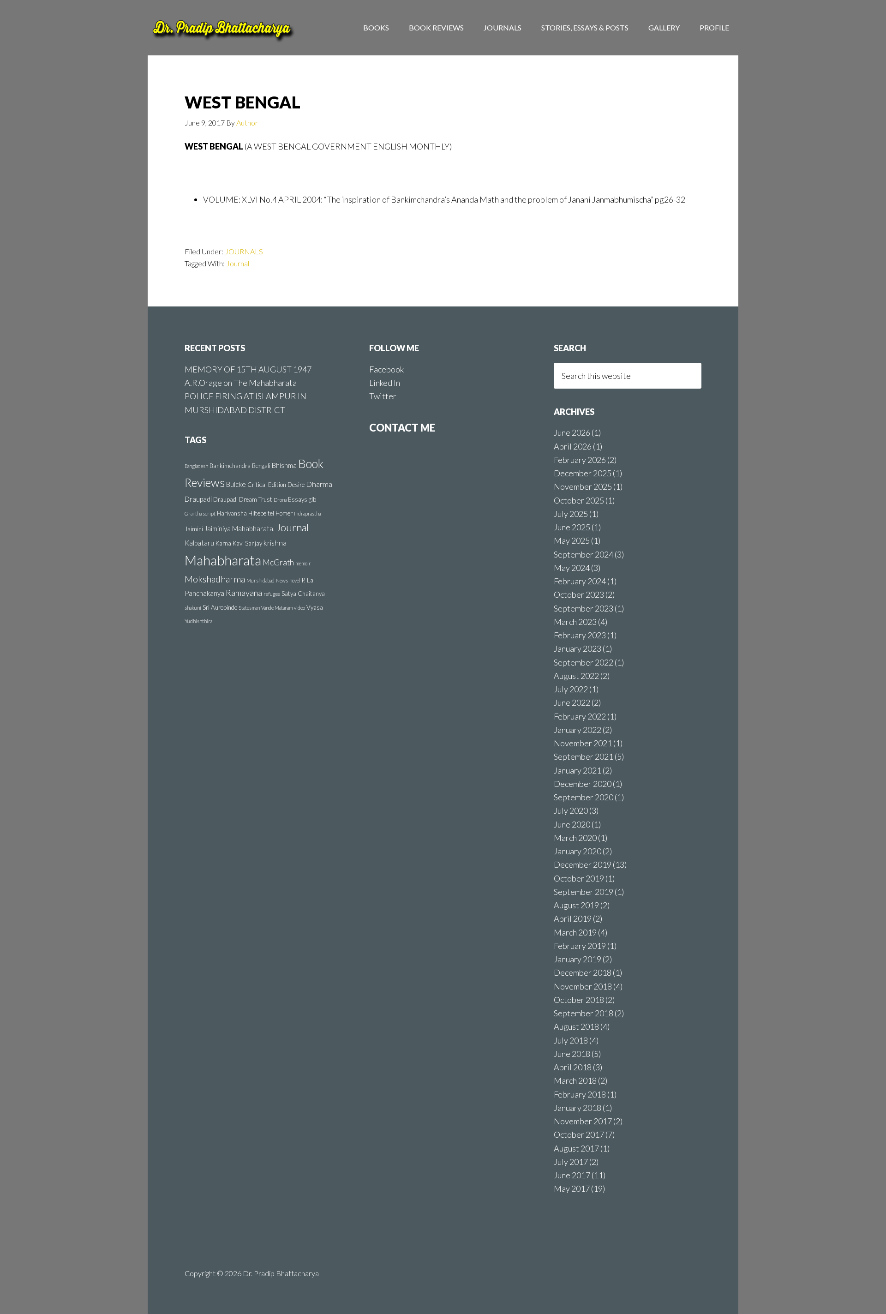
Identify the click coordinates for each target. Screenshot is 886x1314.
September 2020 (583, 797)
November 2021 (583, 743)
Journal (237, 263)
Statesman (249, 608)
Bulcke (236, 484)
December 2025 (582, 473)
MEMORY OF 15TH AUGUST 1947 (248, 369)
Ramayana (244, 593)
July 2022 (571, 689)
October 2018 (579, 1000)
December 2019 (582, 864)
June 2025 (572, 527)
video (299, 608)
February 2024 (580, 581)
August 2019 (576, 905)
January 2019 (577, 959)
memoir (303, 563)
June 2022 (572, 702)
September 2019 (583, 892)
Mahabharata (223, 560)
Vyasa (314, 607)
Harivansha (232, 513)
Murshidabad (260, 580)
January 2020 (577, 851)
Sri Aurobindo (220, 607)
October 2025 (579, 500)
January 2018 (577, 1108)
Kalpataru (199, 543)
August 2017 (576, 1148)
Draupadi (198, 499)
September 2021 (583, 756)
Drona (280, 500)
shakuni (193, 608)
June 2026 (572, 432)
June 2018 (572, 1054)
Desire (296, 484)
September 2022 (583, 662)
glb (312, 499)
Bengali (261, 465)
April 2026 (573, 446)
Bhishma (284, 465)
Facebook (386, 369)
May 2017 (572, 1188)
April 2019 (573, 918)
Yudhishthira (198, 621)
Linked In (384, 383)
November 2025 (583, 486)
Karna (223, 543)
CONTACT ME (402, 427)
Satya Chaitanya (303, 593)
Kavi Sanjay (247, 543)
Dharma (319, 484)
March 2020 (575, 838)
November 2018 (583, 986)
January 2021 (577, 770)
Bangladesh (196, 466)
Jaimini (194, 529)
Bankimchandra (230, 465)
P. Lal (308, 580)
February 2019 (580, 946)
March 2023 (575, 622)
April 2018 (573, 1067)
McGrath (278, 562)
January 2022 (577, 730)
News (282, 580)
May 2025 (572, 540)
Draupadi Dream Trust (242, 499)
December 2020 (582, 784)
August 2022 (576, 676)
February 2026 (580, 460)
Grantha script (200, 513)
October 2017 (579, 1134)
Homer (284, 513)
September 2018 (583, 1013)
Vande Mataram (277, 608)
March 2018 (575, 1080)
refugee (271, 594)
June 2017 (572, 1175)
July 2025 (571, 514)
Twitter (382, 396)
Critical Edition (266, 484)
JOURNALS (244, 251)
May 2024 (572, 568)
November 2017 (583, 1121)
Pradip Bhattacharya (221, 28)
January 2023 (577, 648)
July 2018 (571, 1040)
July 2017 (571, 1162)
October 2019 (579, 878)
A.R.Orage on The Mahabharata (241, 383)
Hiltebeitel (261, 513)
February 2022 (580, 716)
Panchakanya (204, 593)
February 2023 (580, 635)
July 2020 (571, 810)
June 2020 (572, 824)
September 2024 (583, 554)
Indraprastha (307, 513)
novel (294, 580)
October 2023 (579, 594)
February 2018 (580, 1094)
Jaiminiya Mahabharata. (239, 528)
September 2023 (583, 608)
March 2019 (575, 932)
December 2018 (582, 972)
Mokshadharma (215, 578)
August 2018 (576, 1026)
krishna (275, 542)
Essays (297, 499)
